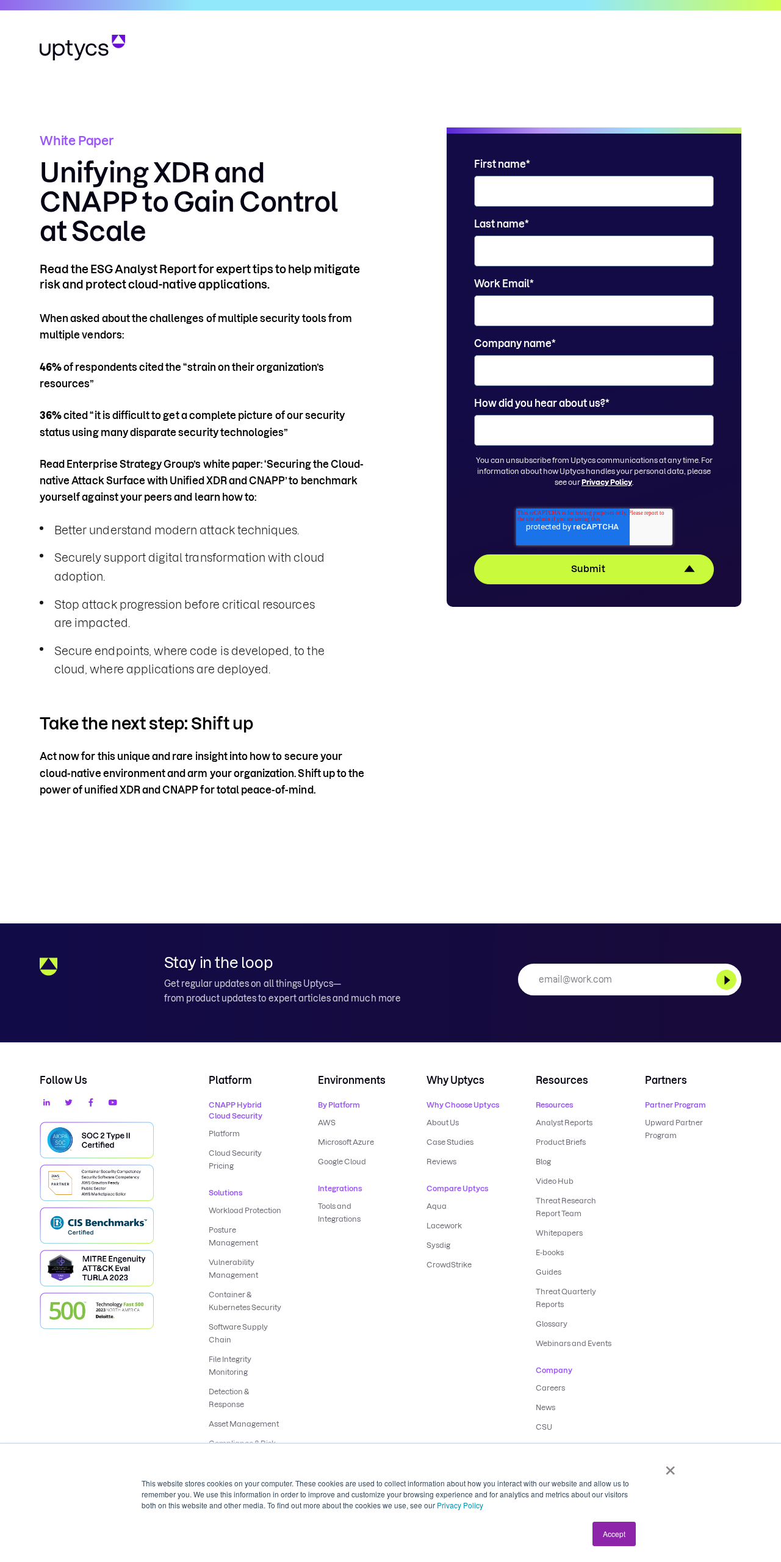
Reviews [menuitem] (441, 1162)
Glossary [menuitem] (551, 1324)
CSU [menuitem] (544, 1427)
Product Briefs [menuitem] (561, 1142)
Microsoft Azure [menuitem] (346, 1142)
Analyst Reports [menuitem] (564, 1123)
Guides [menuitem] (548, 1272)
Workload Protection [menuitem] (245, 1210)
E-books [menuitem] (550, 1252)
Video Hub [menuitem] (555, 1181)
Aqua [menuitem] (436, 1206)
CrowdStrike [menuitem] (449, 1265)
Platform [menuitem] (224, 1133)
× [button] (670, 1466)
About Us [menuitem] (442, 1123)
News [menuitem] (545, 1407)
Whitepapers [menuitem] (559, 1233)
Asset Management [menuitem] (244, 1424)
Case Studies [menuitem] (449, 1142)
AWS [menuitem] (327, 1123)
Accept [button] (614, 1533)
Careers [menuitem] (550, 1388)
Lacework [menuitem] (444, 1226)
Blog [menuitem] (543, 1162)
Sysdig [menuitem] (438, 1245)
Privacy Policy (460, 1505)
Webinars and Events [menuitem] (573, 1343)
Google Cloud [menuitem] (342, 1162)
